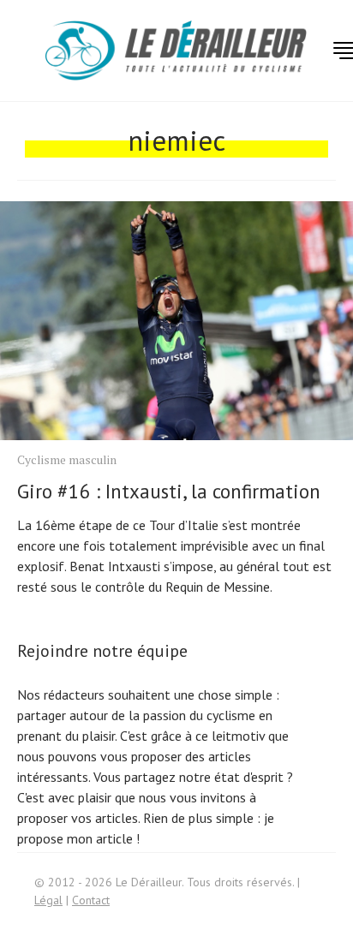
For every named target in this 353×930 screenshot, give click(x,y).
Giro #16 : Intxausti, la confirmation (168, 491)
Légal (48, 900)
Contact (91, 900)
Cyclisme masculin (67, 459)
